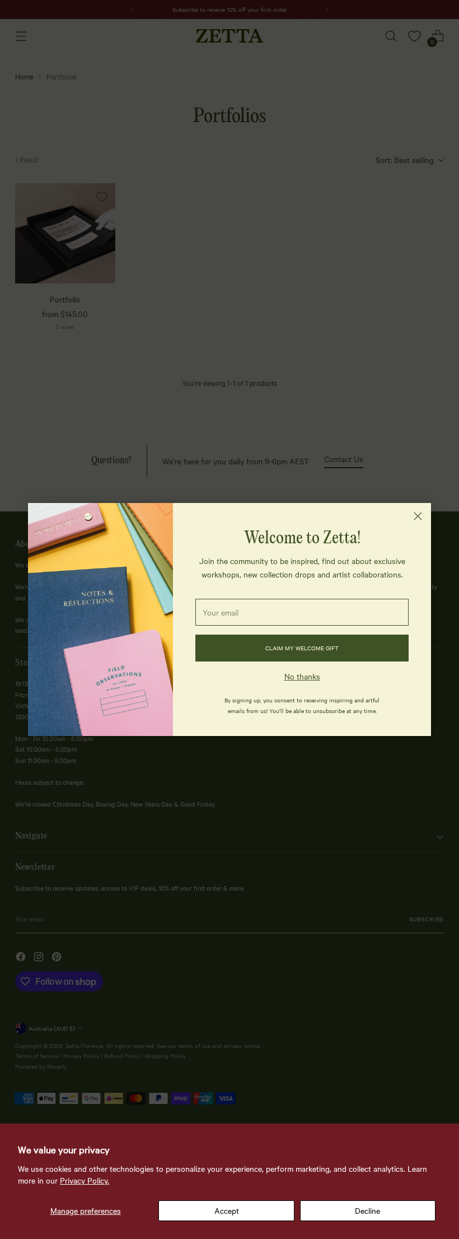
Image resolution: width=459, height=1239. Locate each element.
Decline (367, 1210)
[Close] (418, 516)
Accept (226, 1210)
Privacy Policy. (84, 1180)
